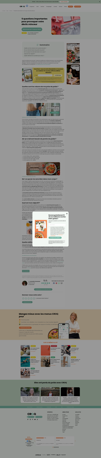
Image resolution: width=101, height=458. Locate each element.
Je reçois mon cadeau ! (55, 237)
